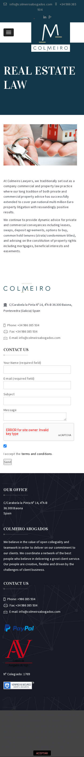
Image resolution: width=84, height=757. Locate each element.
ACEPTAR (42, 753)
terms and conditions (36, 454)
